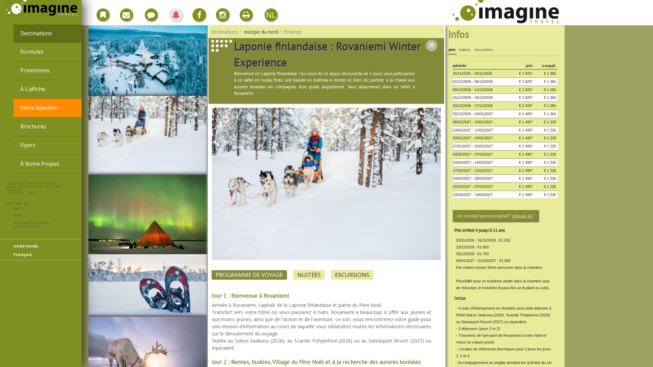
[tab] (452, 50)
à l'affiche (32, 89)
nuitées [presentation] (465, 50)
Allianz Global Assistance (32, 224)
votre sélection (39, 107)
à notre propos (39, 164)
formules (32, 51)
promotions (35, 70)
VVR (18, 215)
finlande (292, 32)
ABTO (20, 208)
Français (23, 254)
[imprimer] (246, 15)
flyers (27, 145)
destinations (36, 33)
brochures (33, 126)
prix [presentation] (452, 50)
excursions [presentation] (483, 50)
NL (271, 15)
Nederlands (26, 245)
